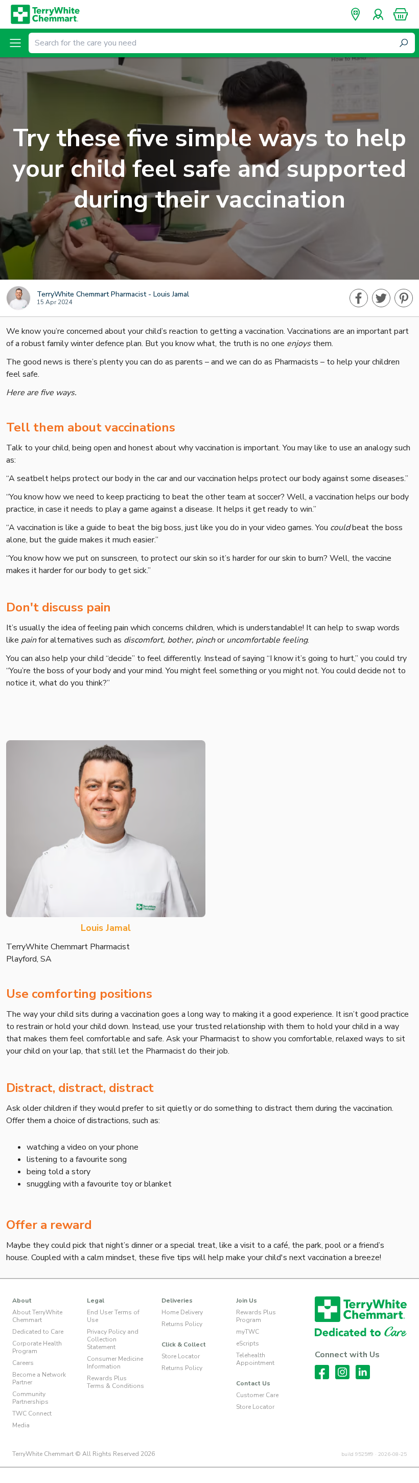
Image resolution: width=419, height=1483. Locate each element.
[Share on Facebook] (359, 298)
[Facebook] (322, 1372)
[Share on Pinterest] (403, 298)
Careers (23, 1363)
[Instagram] (342, 1372)
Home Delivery (182, 1312)
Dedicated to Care (37, 1332)
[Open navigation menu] (15, 43)
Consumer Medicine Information (115, 1363)
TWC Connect (32, 1413)
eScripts (247, 1343)
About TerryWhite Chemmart (37, 1316)
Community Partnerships (30, 1398)
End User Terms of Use (113, 1316)
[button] (400, 14)
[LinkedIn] (363, 1372)
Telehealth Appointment (255, 1359)
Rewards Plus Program (256, 1316)
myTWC (247, 1332)
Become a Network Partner (39, 1378)
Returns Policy (181, 1324)
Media (21, 1425)
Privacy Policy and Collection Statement (112, 1339)
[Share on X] (381, 298)
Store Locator (180, 1356)
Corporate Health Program (37, 1347)
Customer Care (257, 1395)
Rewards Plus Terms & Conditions (115, 1382)
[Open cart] (400, 14)
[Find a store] (355, 14)
